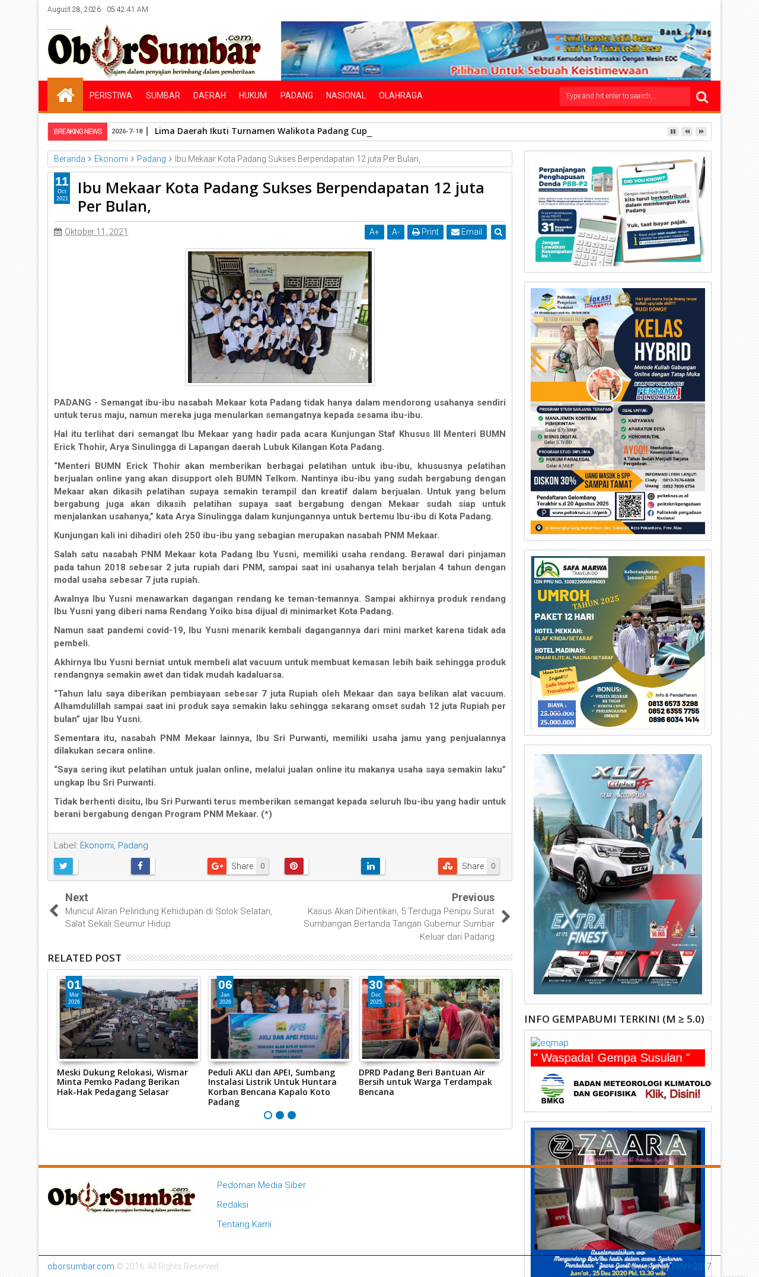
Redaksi (232, 1204)
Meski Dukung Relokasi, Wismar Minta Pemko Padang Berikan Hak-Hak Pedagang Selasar (122, 1082)
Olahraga (401, 95)
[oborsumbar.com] (65, 94)
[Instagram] (666, 9)
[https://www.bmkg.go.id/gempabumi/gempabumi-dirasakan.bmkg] (628, 1087)
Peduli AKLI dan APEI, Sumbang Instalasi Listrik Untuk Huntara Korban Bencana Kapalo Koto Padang (272, 1087)
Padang (296, 95)
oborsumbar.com (80, 1266)
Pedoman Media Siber (261, 1185)
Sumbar (163, 95)
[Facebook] (629, 9)
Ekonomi (97, 845)
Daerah (209, 95)
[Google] (685, 9)
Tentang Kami (244, 1224)
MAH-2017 (692, 1266)
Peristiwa (111, 95)
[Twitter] (648, 9)
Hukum (253, 95)
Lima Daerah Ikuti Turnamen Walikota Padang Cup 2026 (271, 130)
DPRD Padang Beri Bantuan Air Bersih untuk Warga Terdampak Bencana (425, 1082)
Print (429, 232)
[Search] (702, 96)
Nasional (346, 95)
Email (471, 232)
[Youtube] (703, 9)
